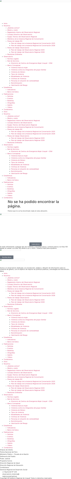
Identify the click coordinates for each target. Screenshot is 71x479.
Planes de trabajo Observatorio (18, 48)
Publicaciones (8, 94)
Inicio (5, 23)
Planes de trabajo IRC (14, 41)
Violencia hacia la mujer (19, 67)
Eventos (10, 98)
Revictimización (16, 83)
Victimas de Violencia (18, 78)
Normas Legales (13, 59)
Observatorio (8, 56)
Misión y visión (12, 30)
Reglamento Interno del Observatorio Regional (23, 32)
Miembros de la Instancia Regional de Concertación (25, 39)
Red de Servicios (13, 61)
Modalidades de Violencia (20, 76)
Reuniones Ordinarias (14, 54)
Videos (9, 107)
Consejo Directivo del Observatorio (19, 34)
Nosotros (7, 26)
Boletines (10, 101)
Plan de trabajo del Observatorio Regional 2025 (28, 50)
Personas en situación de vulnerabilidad (25, 81)
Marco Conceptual (13, 65)
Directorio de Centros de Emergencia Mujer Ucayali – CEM (31, 63)
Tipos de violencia (17, 74)
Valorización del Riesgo (19, 85)
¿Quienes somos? (13, 28)
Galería (9, 105)
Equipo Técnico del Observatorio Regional (22, 37)
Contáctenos (8, 109)
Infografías (11, 103)
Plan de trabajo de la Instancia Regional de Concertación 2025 (33, 43)
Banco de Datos (13, 92)
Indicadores (11, 90)
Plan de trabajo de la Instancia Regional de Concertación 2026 (33, 45)
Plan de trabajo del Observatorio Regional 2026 (28, 52)
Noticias (10, 96)
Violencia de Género (18, 72)
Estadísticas (8, 87)
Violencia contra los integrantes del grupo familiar (28, 70)
